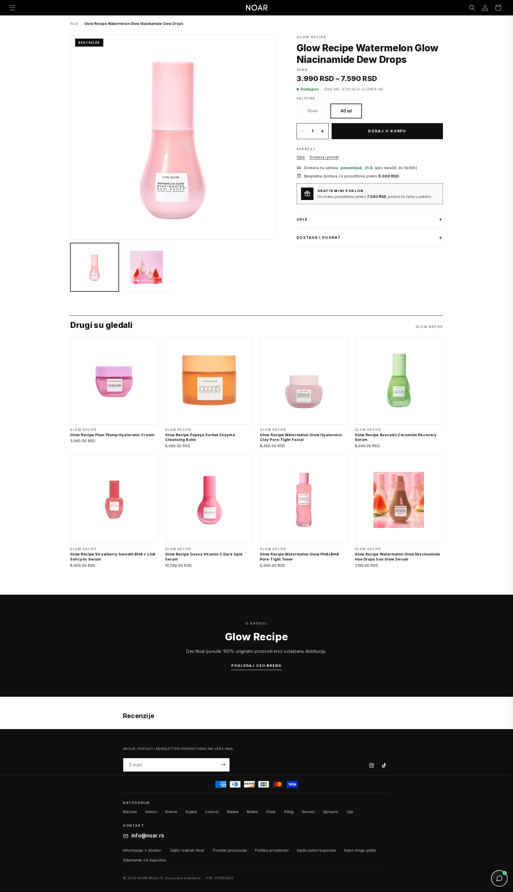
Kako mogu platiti (360, 850)
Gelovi (151, 812)
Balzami (130, 812)
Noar (74, 23)
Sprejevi (330, 812)
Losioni (211, 812)
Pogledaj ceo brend (256, 666)
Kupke (191, 812)
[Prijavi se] (222, 765)
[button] (12, 7)
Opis (301, 157)
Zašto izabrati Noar (187, 850)
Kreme (171, 812)
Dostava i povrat (324, 157)
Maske (233, 812)
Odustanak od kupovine (144, 860)
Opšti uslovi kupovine (316, 850)
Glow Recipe (312, 37)
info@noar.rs (148, 836)
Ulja (349, 812)
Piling (289, 812)
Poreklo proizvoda (230, 850)
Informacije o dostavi (142, 850)
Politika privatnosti (272, 850)
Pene (271, 812)
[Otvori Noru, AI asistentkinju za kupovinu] (499, 878)
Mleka (252, 812)
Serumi (308, 812)
